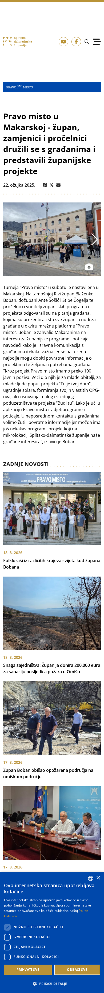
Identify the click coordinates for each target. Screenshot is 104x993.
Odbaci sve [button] (77, 969)
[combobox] (90, 878)
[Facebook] (45, 185)
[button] (52, 983)
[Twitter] (52, 185)
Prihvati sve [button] (28, 969)
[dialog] (52, 932)
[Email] (58, 185)
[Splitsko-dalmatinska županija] (17, 42)
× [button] (98, 878)
